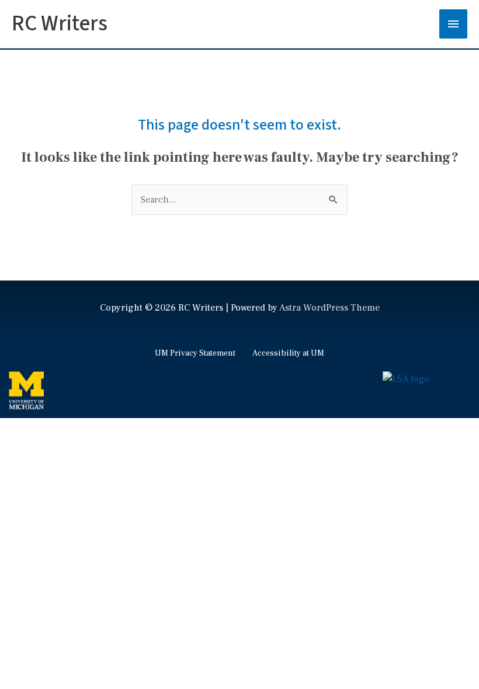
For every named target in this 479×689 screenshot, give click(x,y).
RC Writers (59, 23)
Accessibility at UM (288, 353)
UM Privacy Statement (195, 353)
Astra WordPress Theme (329, 308)
